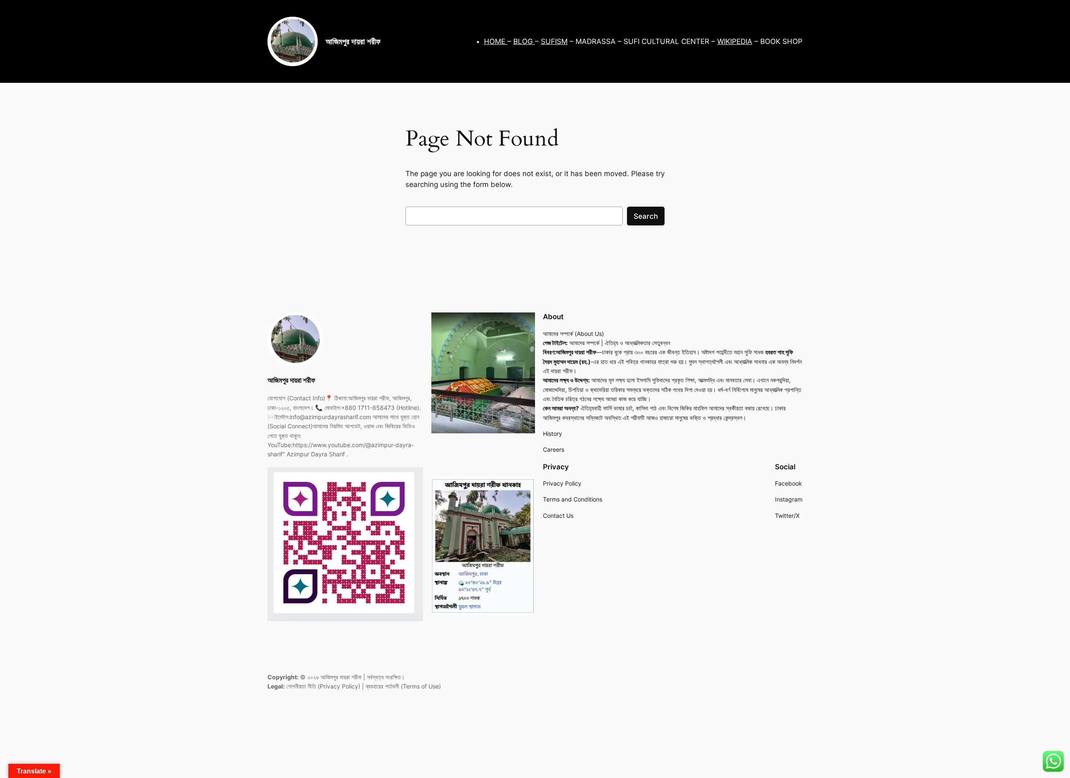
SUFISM (554, 41)
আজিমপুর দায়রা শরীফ (353, 41)
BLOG (524, 41)
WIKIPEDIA (734, 41)
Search (646, 216)
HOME (495, 41)
